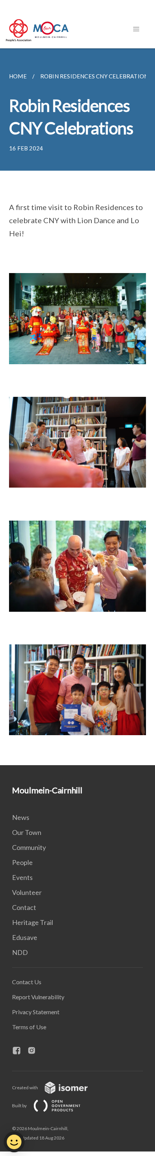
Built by (19, 1105)
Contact (24, 907)
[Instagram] (34, 1051)
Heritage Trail (32, 922)
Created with (25, 1087)
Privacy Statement (35, 1011)
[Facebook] (19, 1051)
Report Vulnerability (38, 996)
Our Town (26, 832)
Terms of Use (29, 1026)
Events (22, 877)
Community (29, 847)
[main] (77, 406)
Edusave (24, 937)
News (20, 817)
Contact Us (26, 981)
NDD (20, 952)
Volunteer (27, 892)
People (22, 862)
